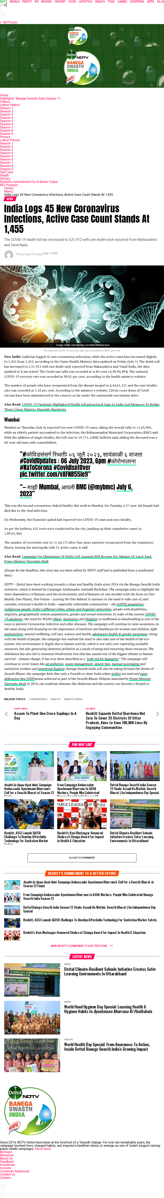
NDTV (3, 1)
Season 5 (6, 121)
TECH (111, 1)
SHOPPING (137, 1)
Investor (6, 1168)
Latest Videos (10, 105)
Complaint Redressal (14, 1171)
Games (122, 1)
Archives (6, 1152)
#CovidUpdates (38, 460)
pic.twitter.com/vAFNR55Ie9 (54, 474)
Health (4, 175)
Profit (27, 1)
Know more (43, 1149)
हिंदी (37, 1)
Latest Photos (10, 140)
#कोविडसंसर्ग (37, 454)
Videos (5, 102)
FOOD (72, 1)
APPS (150, 1)
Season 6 (6, 124)
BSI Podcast (9, 185)
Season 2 (6, 111)
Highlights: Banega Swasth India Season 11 (30, 98)
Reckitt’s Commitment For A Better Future (29, 182)
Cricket (60, 1)
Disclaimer (7, 1165)
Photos (5, 137)
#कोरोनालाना (121, 460)
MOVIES (46, 1)
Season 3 (6, 114)
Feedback (7, 1162)
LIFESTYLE (85, 1)
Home (4, 95)
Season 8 (6, 130)
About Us (6, 1158)
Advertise (7, 1155)
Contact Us (7, 1174)
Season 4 (6, 118)
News (9, 191)
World (14, 1)
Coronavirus (38, 699)
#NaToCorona (36, 467)
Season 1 (6, 108)
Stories (5, 179)
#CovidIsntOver (72, 467)
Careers (5, 1178)
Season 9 (6, 134)
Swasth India (73, 699)
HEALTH (100, 1)
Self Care (6, 172)
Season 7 (6, 127)
